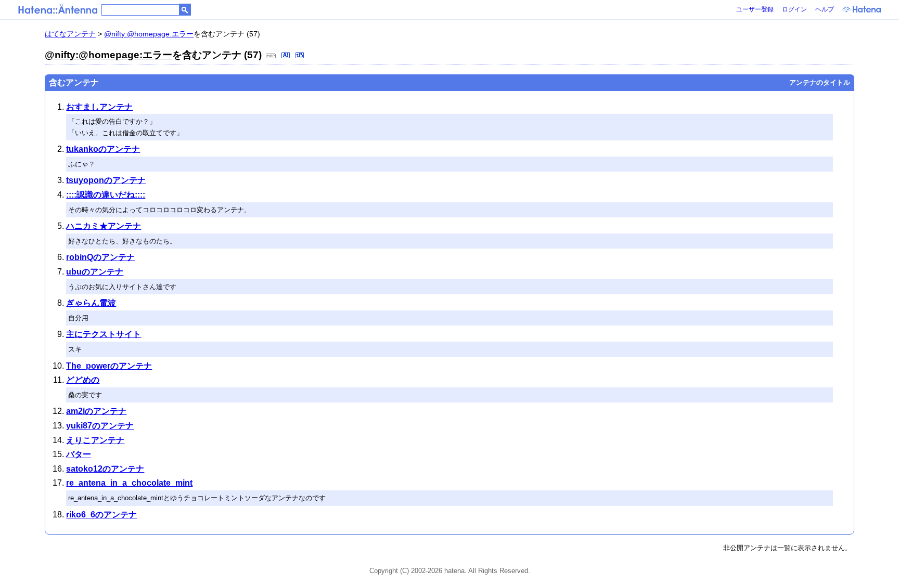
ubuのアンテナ (94, 271)
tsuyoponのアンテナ (106, 180)
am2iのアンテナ (96, 411)
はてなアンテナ (70, 34)
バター (78, 454)
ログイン (794, 9)
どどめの (82, 379)
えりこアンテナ (95, 440)
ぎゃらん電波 (91, 302)
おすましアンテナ (99, 106)
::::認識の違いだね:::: (105, 194)
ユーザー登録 (755, 9)
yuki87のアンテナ (100, 425)
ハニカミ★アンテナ (103, 226)
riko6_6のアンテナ (101, 514)
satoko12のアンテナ (105, 468)
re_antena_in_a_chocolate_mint (129, 482)
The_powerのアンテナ (109, 365)
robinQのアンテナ (100, 257)
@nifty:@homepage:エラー (149, 34)
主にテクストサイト (103, 334)
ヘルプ (824, 9)
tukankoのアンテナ (103, 149)
